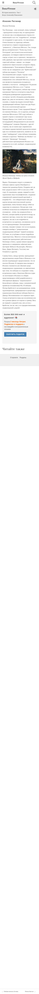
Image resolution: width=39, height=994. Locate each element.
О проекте (14, 357)
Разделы (23, 357)
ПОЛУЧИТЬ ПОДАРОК (15, 334)
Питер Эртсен (29, 991)
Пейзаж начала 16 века (11, 991)
